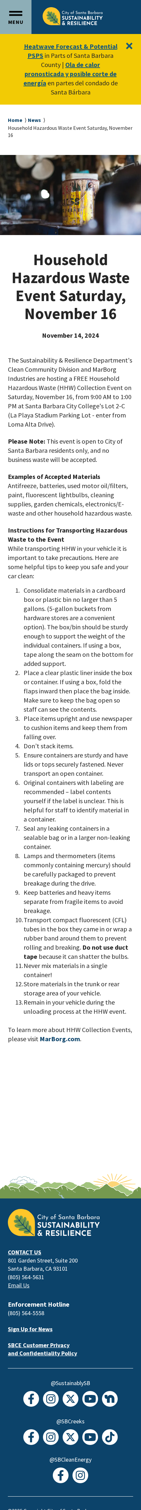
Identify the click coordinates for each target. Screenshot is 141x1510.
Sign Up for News (30, 1329)
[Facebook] (31, 1399)
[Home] (72, 16)
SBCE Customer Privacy (39, 1345)
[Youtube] (90, 1399)
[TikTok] (110, 1437)
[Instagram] (51, 1399)
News (34, 120)
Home (15, 120)
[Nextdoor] (110, 1399)
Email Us (19, 1285)
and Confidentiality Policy (42, 1353)
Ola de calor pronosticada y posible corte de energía (70, 73)
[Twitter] (70, 1399)
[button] (15, 17)
